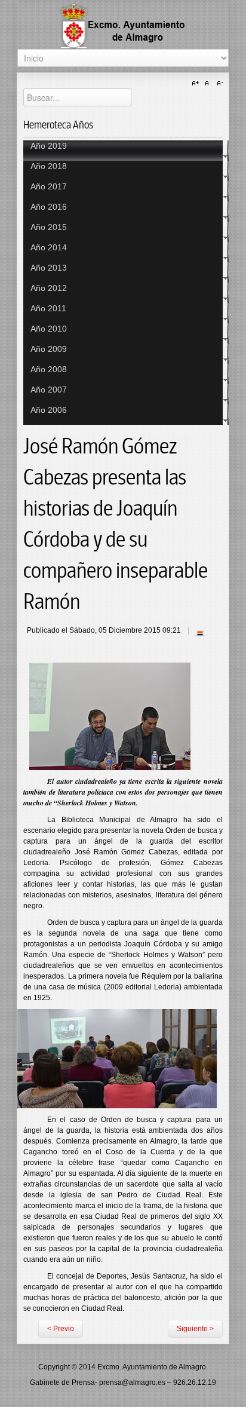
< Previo (60, 1329)
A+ (197, 83)
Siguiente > (195, 1329)
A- (218, 83)
